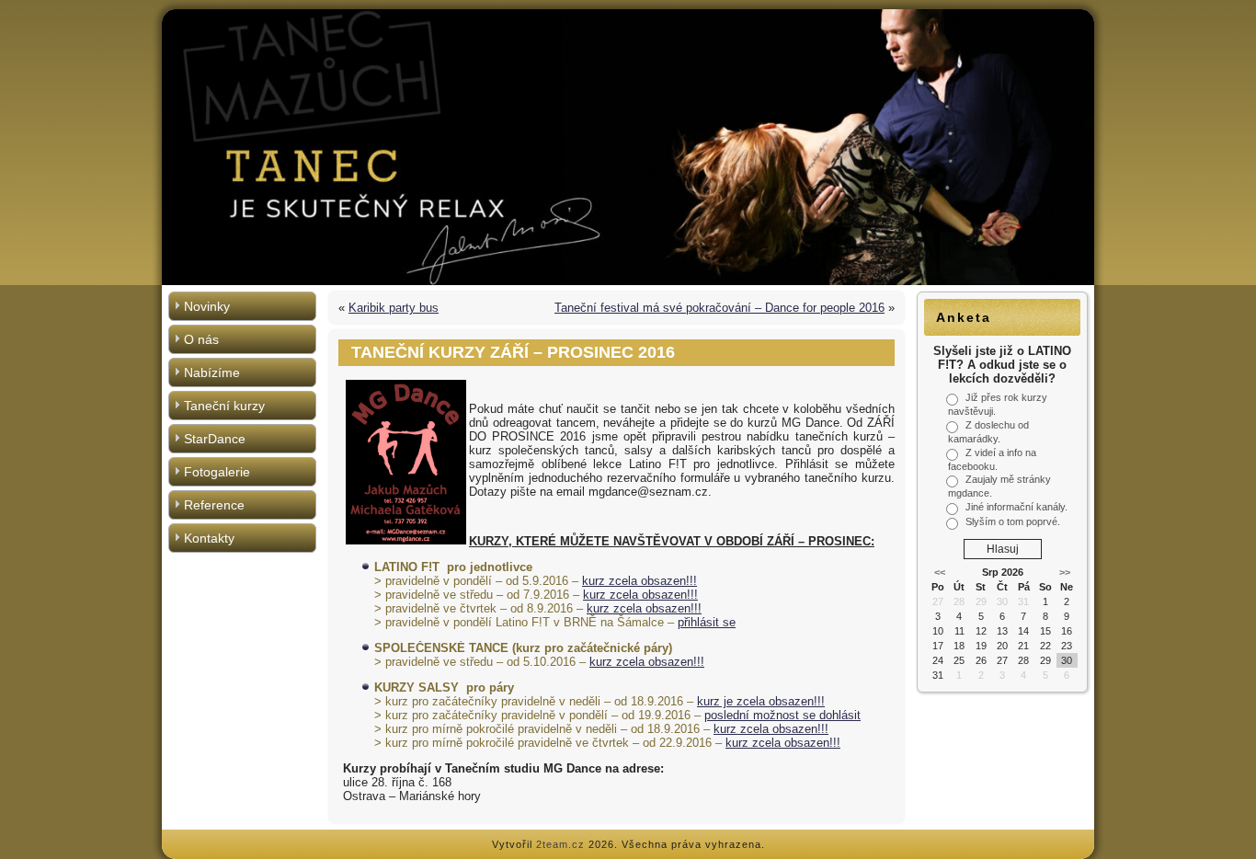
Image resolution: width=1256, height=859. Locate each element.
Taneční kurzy (224, 405)
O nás (201, 339)
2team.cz (560, 844)
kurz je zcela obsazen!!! (761, 701)
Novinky (207, 306)
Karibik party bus (393, 308)
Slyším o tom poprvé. (1012, 521)
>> (1064, 572)
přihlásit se (707, 622)
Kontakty (209, 538)
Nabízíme (212, 372)
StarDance (214, 438)
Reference (214, 505)
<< (939, 572)
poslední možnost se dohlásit (782, 715)
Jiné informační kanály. (1016, 506)
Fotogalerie (217, 471)
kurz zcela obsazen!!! (639, 581)
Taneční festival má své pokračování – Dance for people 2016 (719, 308)
